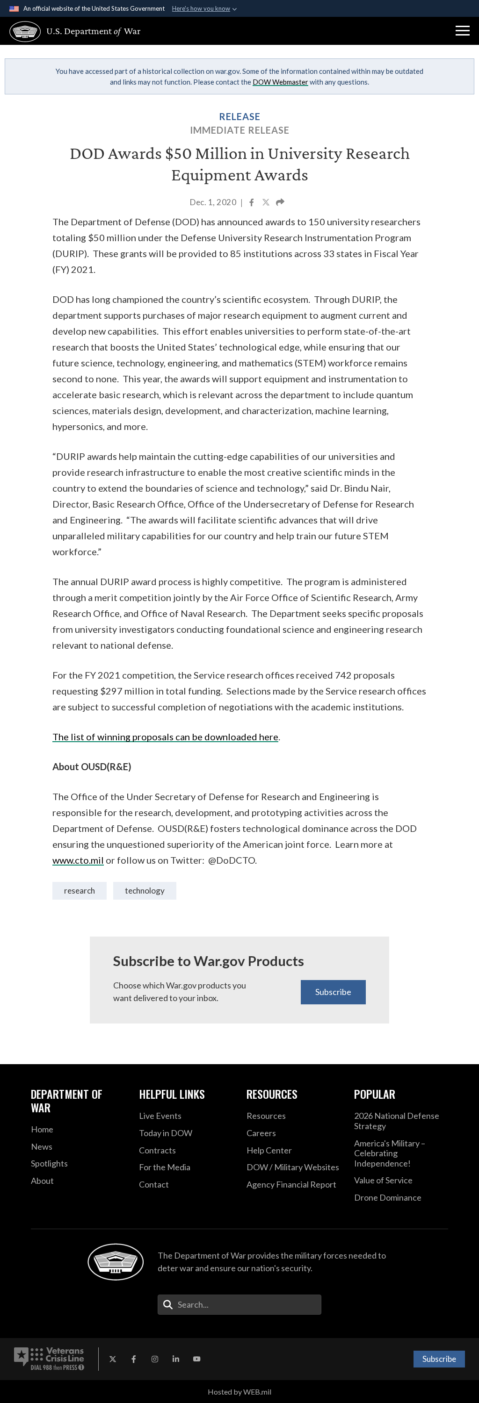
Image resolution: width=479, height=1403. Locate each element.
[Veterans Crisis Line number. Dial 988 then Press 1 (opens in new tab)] (49, 1359)
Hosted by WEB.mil (239, 1391)
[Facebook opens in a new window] (134, 1359)
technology (145, 890)
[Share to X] (266, 203)
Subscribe (333, 992)
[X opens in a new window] (113, 1359)
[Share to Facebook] (252, 203)
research (79, 890)
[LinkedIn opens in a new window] (176, 1359)
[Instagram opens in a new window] (155, 1359)
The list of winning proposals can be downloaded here (165, 736)
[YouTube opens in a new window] (197, 1359)
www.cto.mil (78, 860)
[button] (463, 31)
